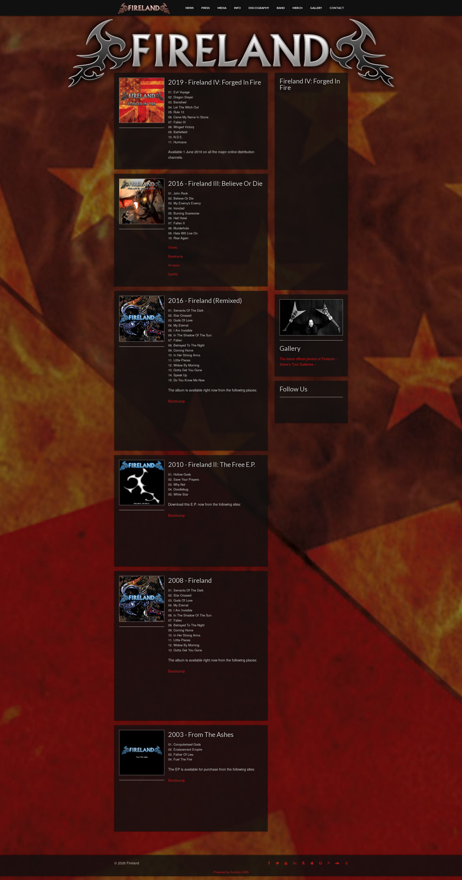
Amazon (174, 265)
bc (295, 862)
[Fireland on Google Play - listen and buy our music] (321, 863)
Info (237, 7)
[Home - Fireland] (144, 8)
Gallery (316, 7)
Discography (259, 7)
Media (222, 7)
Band (281, 7)
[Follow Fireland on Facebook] (269, 863)
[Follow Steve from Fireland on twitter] (278, 863)
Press (205, 7)
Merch (297, 7)
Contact (337, 7)
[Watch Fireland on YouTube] (286, 863)
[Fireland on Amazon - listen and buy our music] (304, 863)
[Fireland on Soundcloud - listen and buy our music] (337, 863)
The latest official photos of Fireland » (308, 358)
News (190, 7)
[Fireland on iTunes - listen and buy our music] (312, 863)
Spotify (173, 274)
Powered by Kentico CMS (231, 872)
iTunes (172, 247)
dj (346, 862)
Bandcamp (175, 256)
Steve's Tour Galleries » (298, 364)
